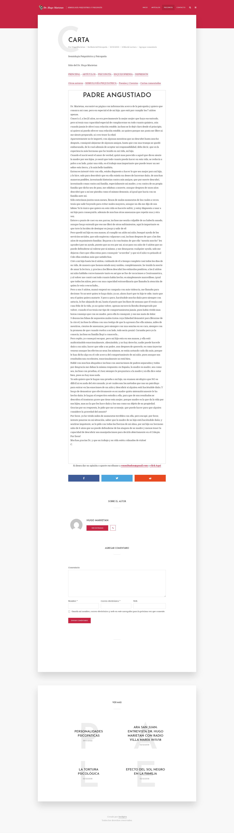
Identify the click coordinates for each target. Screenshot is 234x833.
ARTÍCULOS (89, 74)
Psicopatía (168, 7)
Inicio (145, 7)
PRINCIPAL (74, 74)
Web (135, 601)
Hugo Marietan (78, 47)
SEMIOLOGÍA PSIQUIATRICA (100, 83)
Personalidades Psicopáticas (88, 733)
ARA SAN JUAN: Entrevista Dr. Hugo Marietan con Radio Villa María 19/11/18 (145, 734)
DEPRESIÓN (141, 74)
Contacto (180, 7)
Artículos (155, 7)
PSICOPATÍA (104, 74)
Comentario (74, 568)
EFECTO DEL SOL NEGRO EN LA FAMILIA (145, 771)
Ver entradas (97, 528)
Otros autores (75, 83)
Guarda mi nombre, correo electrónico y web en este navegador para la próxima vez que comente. (118, 611)
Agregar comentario (148, 47)
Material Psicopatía (98, 47)
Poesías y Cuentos (128, 83)
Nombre (73, 601)
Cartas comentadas (150, 83)
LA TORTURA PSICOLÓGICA (88, 771)
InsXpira (122, 817)
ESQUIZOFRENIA (123, 74)
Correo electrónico (110, 601)
